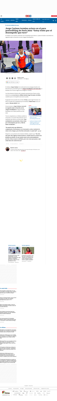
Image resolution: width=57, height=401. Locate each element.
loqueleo (40, 394)
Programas (24, 20)
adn (44, 391)
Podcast (30, 20)
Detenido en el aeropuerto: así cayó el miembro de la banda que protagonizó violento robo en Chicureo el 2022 (8, 330)
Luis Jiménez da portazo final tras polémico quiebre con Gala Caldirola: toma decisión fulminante (8, 312)
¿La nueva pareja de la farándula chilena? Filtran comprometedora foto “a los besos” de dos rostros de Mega (8, 319)
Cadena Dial (34, 393)
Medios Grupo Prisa (6, 395)
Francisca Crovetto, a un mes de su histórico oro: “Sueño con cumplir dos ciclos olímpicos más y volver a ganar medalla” (27, 257)
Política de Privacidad (28, 388)
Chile (8, 143)
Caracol (49, 391)
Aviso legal (21, 388)
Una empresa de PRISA (6, 392)
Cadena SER (37, 391)
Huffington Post (17, 393)
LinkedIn (12, 78)
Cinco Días (30, 393)
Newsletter (53, 20)
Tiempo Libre (17, 20)
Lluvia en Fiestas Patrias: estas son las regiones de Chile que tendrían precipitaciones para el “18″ (8, 298)
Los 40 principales (20, 391)
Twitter (10, 78)
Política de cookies (36, 388)
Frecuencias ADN (15, 388)
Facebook (7, 78)
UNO (23, 393)
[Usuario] (55, 20)
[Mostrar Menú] (1, 16)
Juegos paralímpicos (15, 143)
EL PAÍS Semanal (39, 393)
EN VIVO (54, 16)
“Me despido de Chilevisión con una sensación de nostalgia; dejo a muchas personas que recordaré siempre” (8, 291)
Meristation (46, 394)
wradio (26, 393)
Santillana (25, 391)
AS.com (40, 391)
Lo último (2, 20)
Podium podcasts (26, 394)
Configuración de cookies (45, 388)
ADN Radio (28, 16)
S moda (35, 394)
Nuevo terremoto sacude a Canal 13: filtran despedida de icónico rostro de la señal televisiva (8, 305)
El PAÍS (15, 391)
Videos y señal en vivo (36, 20)
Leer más (22, 150)
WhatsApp (15, 78)
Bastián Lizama (20, 77)
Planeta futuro (43, 393)
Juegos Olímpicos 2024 (12, 25)
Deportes (12, 20)
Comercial (10, 388)
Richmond (15, 394)
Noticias (7, 20)
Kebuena (48, 393)
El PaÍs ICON (30, 394)
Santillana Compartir (32, 391)
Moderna (20, 394)
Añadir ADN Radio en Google (13, 82)
